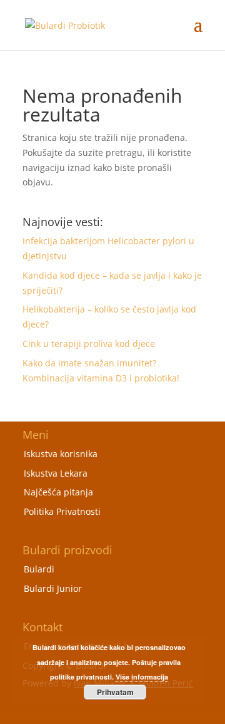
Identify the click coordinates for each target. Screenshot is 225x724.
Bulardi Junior (53, 588)
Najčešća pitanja (58, 492)
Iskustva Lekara (56, 473)
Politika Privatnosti (62, 511)
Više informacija (142, 676)
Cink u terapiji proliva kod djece (88, 343)
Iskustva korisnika (61, 454)
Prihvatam (115, 692)
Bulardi (39, 569)
